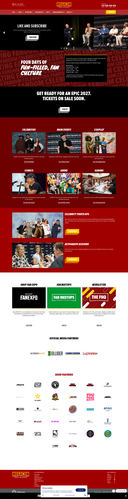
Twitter (108, 474)
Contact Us (36, 475)
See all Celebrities (29, 161)
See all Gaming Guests (99, 202)
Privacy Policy (97, 492)
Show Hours (37, 474)
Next (124, 32)
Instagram (109, 475)
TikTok (108, 480)
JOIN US (64, 325)
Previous (4, 32)
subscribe (33, 37)
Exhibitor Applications (39, 480)
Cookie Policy (105, 492)
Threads (109, 482)
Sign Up (65, 109)
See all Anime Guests (64, 202)
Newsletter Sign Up (38, 477)
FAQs (35, 482)
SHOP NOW (29, 325)
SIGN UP (111, 12)
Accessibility (37, 485)
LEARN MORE (73, 231)
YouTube (109, 479)
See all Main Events (64, 161)
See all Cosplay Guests (99, 161)
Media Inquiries (37, 479)
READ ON (99, 325)
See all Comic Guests (29, 202)
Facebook (109, 477)
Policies (36, 484)
